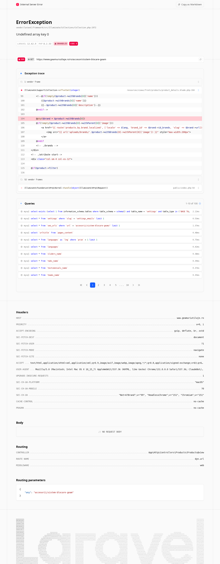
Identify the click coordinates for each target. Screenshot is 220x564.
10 (127, 285)
